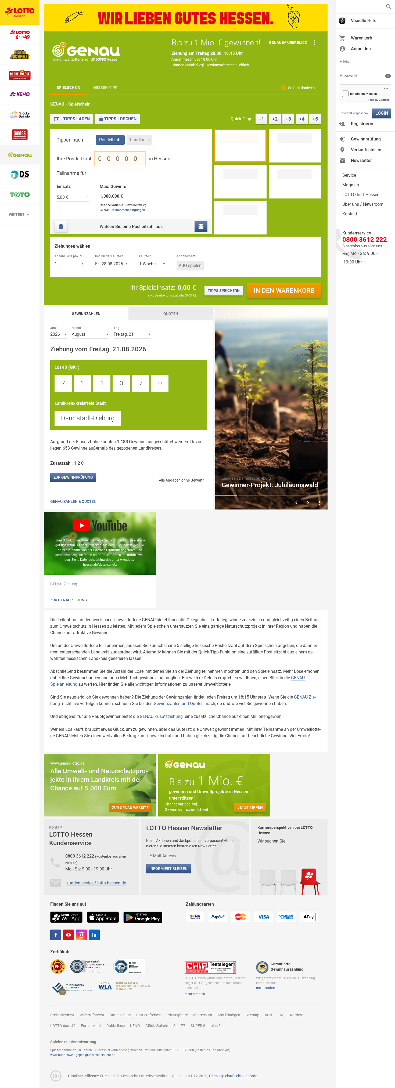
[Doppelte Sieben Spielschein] (20, 175)
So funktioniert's (301, 88)
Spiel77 (179, 1026)
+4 (301, 119)
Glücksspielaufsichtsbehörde (233, 1076)
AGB (268, 1015)
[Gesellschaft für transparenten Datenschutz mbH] (89, 966)
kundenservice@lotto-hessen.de (96, 882)
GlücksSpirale (156, 1026)
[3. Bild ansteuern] (271, 495)
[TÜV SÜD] (129, 966)
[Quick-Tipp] (201, 226)
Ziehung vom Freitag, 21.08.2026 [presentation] (98, 349)
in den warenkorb (284, 290)
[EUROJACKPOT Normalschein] (20, 55)
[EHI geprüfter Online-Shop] (57, 966)
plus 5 (216, 1026)
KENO (135, 1026)
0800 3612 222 (80, 856)
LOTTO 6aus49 (63, 1026)
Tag (116, 328)
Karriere (296, 1015)
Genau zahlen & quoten (73, 501)
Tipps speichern (224, 290)
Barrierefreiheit (148, 1015)
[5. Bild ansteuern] (317, 495)
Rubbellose (115, 1026)
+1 (261, 119)
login (381, 113)
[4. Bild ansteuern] (294, 495)
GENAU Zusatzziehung (161, 716)
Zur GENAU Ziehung (68, 600)
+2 (275, 119)
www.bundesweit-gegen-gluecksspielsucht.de (82, 1055)
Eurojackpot (91, 1026)
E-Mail (345, 61)
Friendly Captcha (379, 99)
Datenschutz (120, 1015)
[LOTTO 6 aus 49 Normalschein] (20, 35)
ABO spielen (190, 265)
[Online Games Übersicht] (20, 135)
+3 (288, 119)
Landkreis (139, 139)
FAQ (281, 1015)
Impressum (202, 1015)
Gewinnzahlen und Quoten (179, 703)
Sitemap (252, 1015)
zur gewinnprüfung (73, 477)
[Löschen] (61, 226)
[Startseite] (20, 12)
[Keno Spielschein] (20, 95)
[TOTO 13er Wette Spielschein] (20, 195)
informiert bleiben (168, 868)
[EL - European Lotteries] (71, 988)
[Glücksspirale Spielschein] (20, 115)
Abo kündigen (228, 1015)
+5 (315, 119)
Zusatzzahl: (67, 463)
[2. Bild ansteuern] (249, 495)
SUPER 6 (198, 1026)
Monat (76, 328)
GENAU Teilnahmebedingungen (122, 210)
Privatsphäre (177, 1015)
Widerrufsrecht (92, 1015)
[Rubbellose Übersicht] (20, 75)
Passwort (348, 75)
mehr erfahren (195, 994)
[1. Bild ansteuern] (226, 495)
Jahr (53, 328)
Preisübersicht (62, 1015)
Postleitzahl (110, 139)
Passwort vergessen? (354, 113)
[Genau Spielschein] (20, 155)
